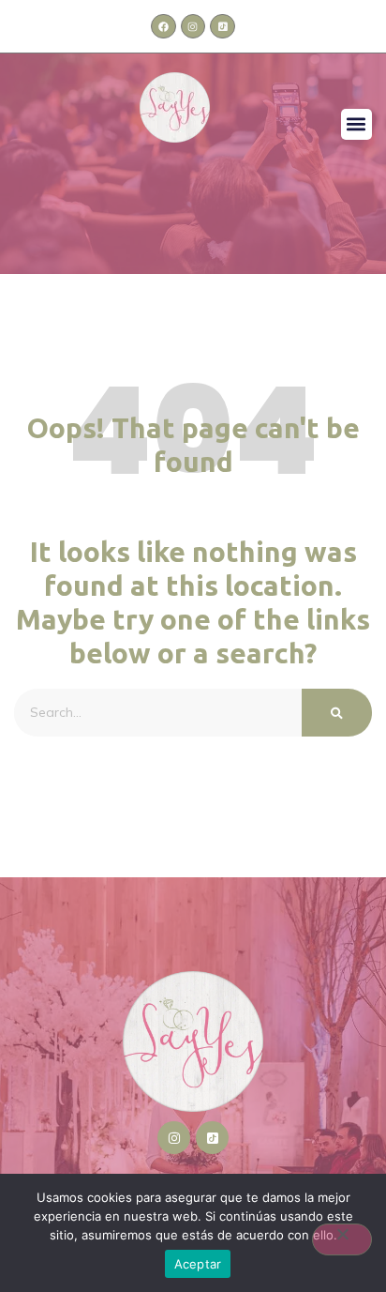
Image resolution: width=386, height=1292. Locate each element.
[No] (342, 1239)
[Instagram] (193, 26)
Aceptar (198, 1263)
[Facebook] (163, 26)
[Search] (337, 713)
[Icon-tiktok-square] (222, 26)
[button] (356, 124)
